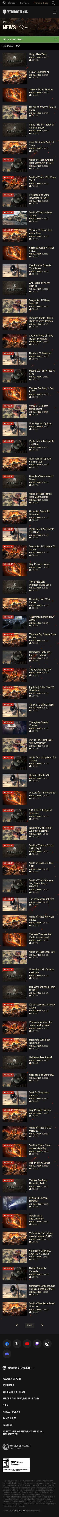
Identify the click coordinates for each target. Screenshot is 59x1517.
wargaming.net (17, 1447)
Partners (8, 1385)
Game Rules (9, 1418)
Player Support (12, 1378)
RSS (26, 28)
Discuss (35, 60)
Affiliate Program (14, 1392)
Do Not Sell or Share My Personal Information (23, 1433)
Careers (7, 1425)
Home (5, 22)
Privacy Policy (11, 1411)
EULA (5, 1405)
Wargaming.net (19, 1511)
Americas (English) (19, 1367)
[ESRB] (16, 1465)
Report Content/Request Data (21, 1398)
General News (35, 57)
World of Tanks (15, 12)
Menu (54, 12)
